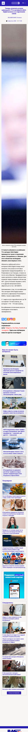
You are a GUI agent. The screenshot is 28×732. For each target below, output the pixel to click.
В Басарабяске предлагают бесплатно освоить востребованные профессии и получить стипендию (13, 514)
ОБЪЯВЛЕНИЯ (12, 17)
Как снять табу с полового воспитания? (13, 689)
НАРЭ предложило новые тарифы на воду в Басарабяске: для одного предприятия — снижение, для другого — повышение (14, 432)
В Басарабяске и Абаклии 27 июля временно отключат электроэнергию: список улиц (13, 392)
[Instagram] (11, 319)
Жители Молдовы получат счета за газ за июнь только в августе (13, 452)
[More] (14, 319)
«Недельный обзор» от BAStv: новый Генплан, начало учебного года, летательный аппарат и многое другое (13, 549)
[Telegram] (5, 319)
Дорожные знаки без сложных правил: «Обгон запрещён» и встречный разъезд (13, 566)
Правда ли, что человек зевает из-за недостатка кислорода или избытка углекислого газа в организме (12, 531)
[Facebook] (3, 319)
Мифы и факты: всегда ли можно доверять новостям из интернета (13, 412)
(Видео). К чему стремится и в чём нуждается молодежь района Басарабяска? (12, 618)
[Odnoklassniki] (8, 319)
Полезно (19, 17)
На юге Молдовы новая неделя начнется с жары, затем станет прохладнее (13, 496)
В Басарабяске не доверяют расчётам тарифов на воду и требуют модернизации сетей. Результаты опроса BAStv (12, 472)
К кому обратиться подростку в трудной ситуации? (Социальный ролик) (13, 635)
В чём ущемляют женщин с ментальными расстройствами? (11, 673)
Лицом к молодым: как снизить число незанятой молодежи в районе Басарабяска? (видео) (13, 640)
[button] (3, 3)
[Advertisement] (14, 711)
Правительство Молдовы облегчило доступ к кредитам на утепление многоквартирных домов (13, 371)
